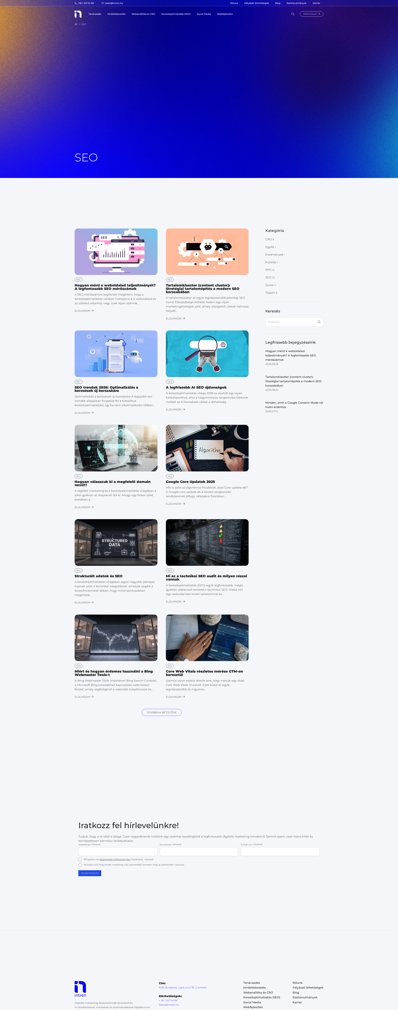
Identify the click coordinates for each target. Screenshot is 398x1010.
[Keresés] (319, 322)
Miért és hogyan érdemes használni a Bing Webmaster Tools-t (114, 673)
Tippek (271, 292)
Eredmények (275, 254)
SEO (270, 277)
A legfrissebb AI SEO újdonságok (196, 387)
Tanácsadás (251, 982)
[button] (103, 14)
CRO (269, 239)
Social (270, 285)
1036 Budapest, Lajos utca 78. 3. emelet (183, 987)
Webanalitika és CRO (258, 992)
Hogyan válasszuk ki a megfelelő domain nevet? (112, 483)
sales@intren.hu (169, 1004)
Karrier (297, 1002)
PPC (269, 270)
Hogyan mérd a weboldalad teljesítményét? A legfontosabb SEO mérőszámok (115, 287)
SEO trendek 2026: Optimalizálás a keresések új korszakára (106, 389)
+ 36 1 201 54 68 (168, 1000)
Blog (296, 992)
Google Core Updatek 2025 (190, 482)
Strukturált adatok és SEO (99, 576)
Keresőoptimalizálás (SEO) (261, 997)
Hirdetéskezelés (254, 987)
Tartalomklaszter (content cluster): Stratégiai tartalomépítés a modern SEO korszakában (202, 288)
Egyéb (270, 247)
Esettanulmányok (305, 997)
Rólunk (298, 982)
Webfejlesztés (253, 1007)
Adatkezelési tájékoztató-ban (115, 859)
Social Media (252, 1002)
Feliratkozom (90, 873)
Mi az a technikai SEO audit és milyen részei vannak (206, 577)
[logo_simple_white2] (78, 14)
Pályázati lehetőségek (308, 987)
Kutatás (271, 262)
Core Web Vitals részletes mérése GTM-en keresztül (204, 673)
